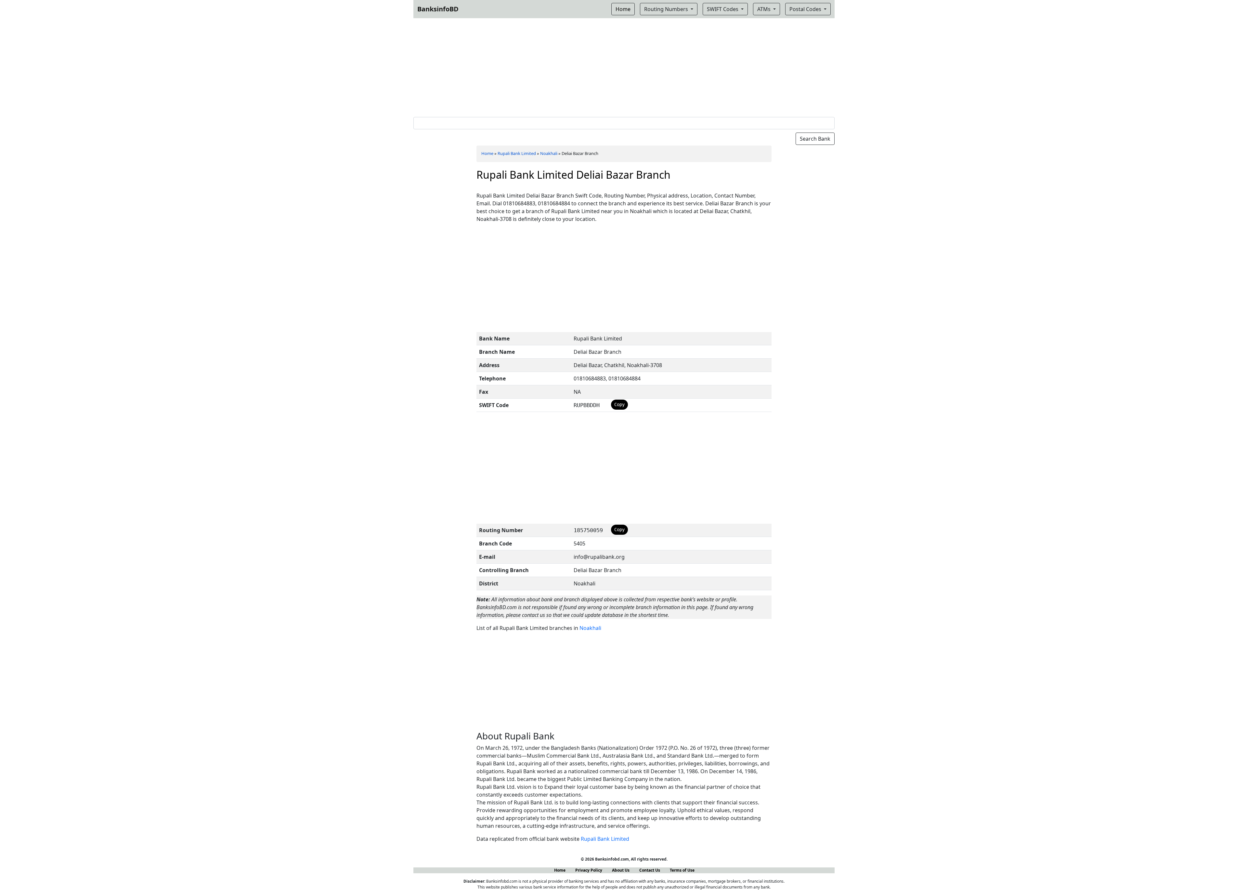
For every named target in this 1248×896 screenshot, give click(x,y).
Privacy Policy (588, 870)
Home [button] (623, 9)
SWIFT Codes (723, 9)
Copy (619, 404)
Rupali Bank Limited (517, 153)
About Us (621, 870)
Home (487, 153)
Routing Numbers (666, 9)
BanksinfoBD (438, 9)
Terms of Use (682, 870)
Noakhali (548, 153)
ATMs (764, 9)
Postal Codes (806, 9)
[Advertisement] (624, 66)
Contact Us (649, 870)
